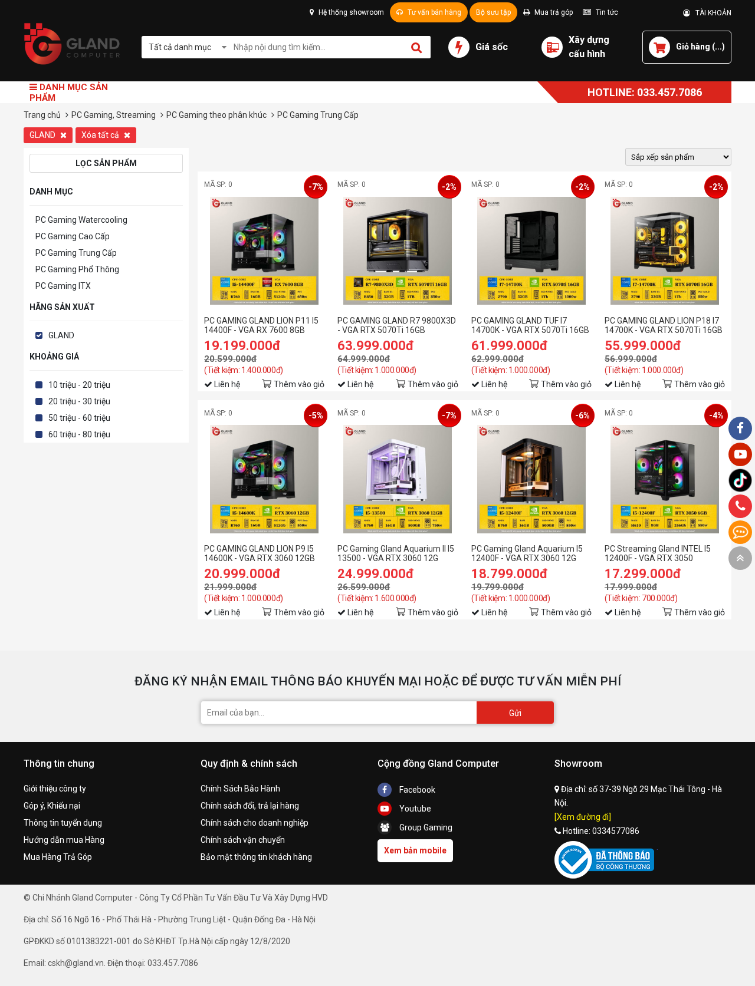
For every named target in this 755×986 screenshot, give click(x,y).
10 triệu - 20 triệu (79, 385)
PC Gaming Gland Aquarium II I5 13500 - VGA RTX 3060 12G (395, 553)
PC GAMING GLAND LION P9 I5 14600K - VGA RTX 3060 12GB (259, 553)
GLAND (43, 135)
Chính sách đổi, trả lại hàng (250, 805)
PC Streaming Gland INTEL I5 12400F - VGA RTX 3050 (658, 553)
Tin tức (606, 12)
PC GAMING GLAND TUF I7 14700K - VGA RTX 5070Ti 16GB (530, 325)
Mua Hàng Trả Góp (58, 857)
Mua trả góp (553, 12)
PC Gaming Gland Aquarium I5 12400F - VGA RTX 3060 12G (527, 553)
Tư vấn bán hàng (433, 12)
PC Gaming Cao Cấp (72, 236)
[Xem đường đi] (582, 817)
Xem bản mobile (415, 850)
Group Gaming (425, 827)
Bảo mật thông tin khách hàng (256, 857)
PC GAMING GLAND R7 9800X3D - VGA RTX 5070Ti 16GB (396, 325)
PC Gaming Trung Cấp (76, 253)
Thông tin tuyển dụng (63, 822)
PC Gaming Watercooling (81, 220)
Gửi (515, 713)
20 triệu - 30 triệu (79, 401)
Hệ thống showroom (350, 12)
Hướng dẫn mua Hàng (64, 840)
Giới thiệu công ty (55, 788)
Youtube (414, 808)
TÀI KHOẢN (710, 13)
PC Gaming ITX (63, 286)
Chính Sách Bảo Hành (240, 788)
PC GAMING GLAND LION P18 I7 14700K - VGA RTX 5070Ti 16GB (664, 325)
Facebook (416, 789)
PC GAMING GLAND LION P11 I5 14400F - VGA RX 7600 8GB (261, 325)
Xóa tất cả (101, 135)
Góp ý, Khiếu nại (52, 805)
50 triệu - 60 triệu (79, 418)
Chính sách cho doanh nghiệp (254, 822)
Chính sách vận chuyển (243, 840)
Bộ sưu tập (493, 12)
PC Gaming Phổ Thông (77, 269)
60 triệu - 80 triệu (79, 434)
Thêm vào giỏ (299, 384)
